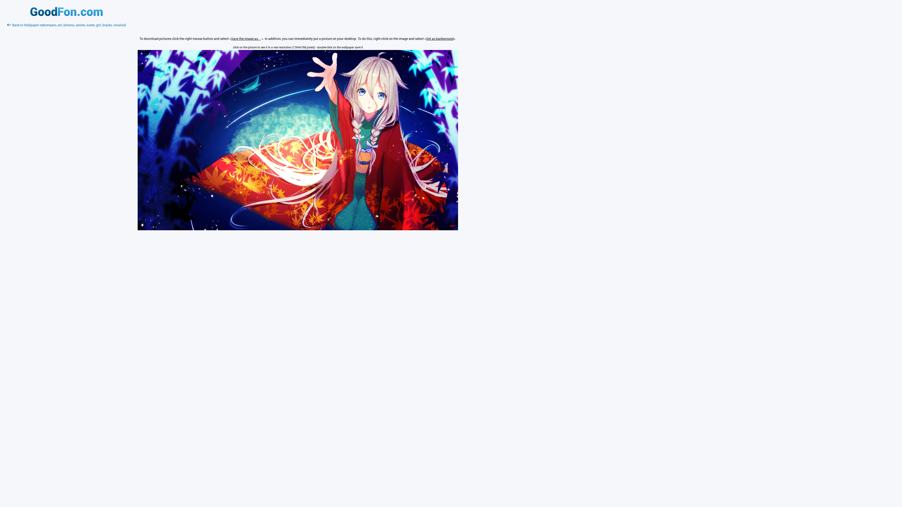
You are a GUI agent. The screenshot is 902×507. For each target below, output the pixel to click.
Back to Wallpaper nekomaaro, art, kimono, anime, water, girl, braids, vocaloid (69, 25)
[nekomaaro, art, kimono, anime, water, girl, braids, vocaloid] (298, 229)
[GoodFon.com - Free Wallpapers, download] (66, 14)
